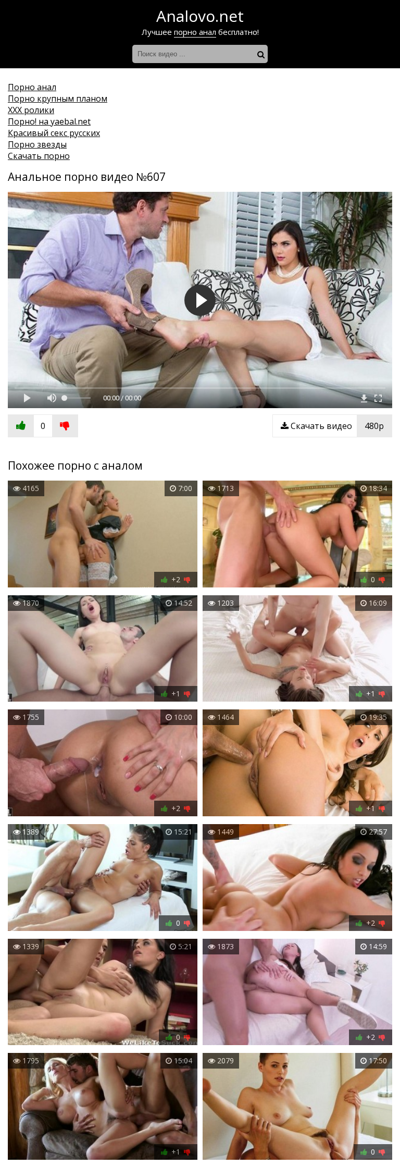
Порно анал (32, 87)
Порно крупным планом (57, 98)
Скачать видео (336, 426)
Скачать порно (39, 156)
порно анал (195, 32)
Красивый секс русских (54, 133)
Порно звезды (37, 144)
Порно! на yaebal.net (49, 121)
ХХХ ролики (31, 110)
